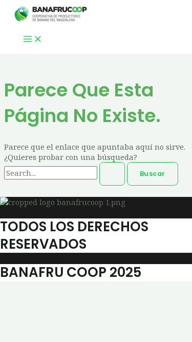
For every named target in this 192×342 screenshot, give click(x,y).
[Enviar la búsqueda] (112, 174)
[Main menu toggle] (32, 40)
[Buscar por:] (65, 173)
